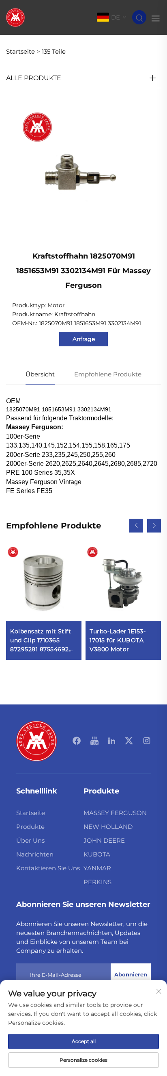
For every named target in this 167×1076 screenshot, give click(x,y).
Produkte (30, 826)
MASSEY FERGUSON (115, 813)
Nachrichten (35, 854)
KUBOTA (97, 854)
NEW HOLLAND (108, 826)
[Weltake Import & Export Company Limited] (15, 17)
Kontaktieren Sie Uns (48, 868)
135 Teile (54, 51)
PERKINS (97, 882)
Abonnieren (130, 974)
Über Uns (30, 840)
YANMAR (97, 868)
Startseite (30, 813)
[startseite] (36, 740)
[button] (136, 526)
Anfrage (84, 339)
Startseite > (23, 51)
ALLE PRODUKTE (33, 78)
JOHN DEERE (104, 840)
